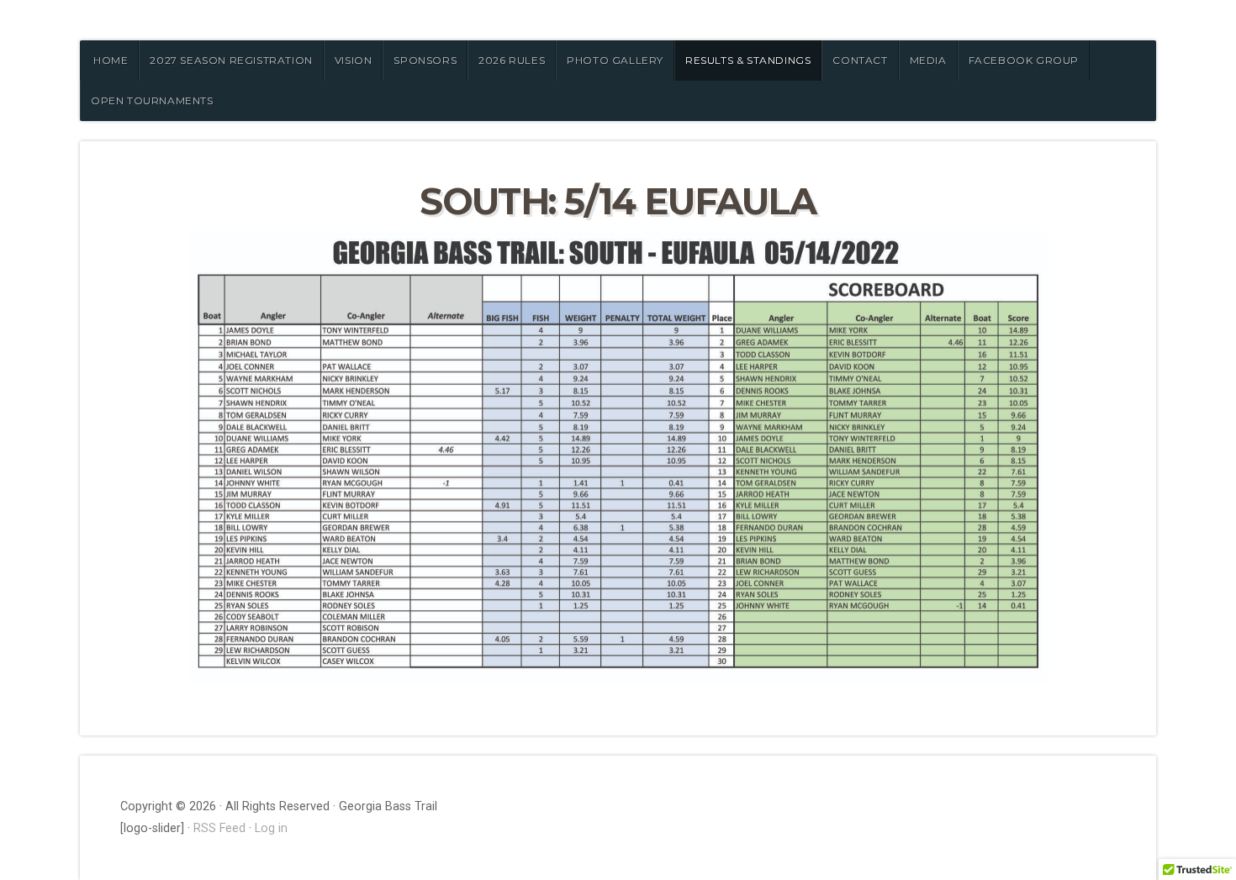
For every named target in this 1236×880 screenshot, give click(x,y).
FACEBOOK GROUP (1024, 60)
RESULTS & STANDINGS (748, 60)
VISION (353, 60)
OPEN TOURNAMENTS (152, 100)
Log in (271, 828)
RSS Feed (219, 828)
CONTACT (859, 60)
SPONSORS (425, 60)
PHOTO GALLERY (615, 60)
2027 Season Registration (231, 60)
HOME (110, 60)
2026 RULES (511, 60)
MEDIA (928, 60)
